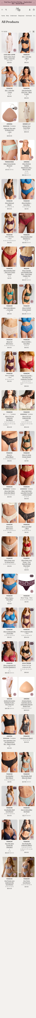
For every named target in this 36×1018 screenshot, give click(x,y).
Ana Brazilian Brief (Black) (9, 777)
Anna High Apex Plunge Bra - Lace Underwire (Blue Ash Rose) (9, 959)
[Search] (6, 10)
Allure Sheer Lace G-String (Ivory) (9, 561)
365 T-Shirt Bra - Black (26, 57)
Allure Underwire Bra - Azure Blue (9, 632)
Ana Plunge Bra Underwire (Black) (26, 844)
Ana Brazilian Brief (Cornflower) (9, 811)
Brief (12, 375)
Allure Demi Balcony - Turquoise (9, 309)
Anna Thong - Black (26, 957)
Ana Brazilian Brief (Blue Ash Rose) (26, 777)
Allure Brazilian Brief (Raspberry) (26, 237)
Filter (5, 31)
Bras (7, 15)
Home (3, 15)
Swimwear (29, 15)
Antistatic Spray (9, 996)
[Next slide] (34, 3)
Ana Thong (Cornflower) (26, 882)
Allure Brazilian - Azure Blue (26, 204)
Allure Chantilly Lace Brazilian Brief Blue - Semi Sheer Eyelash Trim (26, 273)
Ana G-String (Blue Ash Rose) (26, 811)
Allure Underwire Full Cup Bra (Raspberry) (9, 666)
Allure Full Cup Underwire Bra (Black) (9, 418)
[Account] (30, 10)
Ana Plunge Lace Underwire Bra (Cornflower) (9, 882)
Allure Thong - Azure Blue (9, 599)
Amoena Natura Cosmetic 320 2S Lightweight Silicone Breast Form (26, 703)
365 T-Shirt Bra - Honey (9, 91)
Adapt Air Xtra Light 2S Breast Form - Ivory (9, 130)
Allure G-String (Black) (9, 456)
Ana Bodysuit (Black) (26, 738)
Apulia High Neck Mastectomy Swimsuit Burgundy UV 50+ (26, 999)
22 (24, 815)
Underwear (13, 15)
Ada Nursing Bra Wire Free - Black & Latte (26, 92)
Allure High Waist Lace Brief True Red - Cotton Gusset (26, 493)
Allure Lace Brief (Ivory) (9, 527)
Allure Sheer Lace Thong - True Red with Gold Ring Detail (26, 563)
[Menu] (2, 9)
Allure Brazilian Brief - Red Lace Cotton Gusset (9, 272)
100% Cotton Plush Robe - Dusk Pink (9, 57)
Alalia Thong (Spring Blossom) (9, 165)
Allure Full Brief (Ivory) (9, 342)
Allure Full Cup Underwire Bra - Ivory (26, 418)
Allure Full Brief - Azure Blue (26, 342)
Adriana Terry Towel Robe (27, 127)
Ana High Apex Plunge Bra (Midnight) (9, 845)
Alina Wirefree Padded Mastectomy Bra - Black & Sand (26, 166)
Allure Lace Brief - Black (26, 527)
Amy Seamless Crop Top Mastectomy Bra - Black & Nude (10, 742)
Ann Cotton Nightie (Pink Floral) (26, 917)
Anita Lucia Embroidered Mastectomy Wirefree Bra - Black (9, 919)
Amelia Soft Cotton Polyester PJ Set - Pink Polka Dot (9, 702)
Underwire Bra (28, 631)
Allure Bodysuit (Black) (9, 204)
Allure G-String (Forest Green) (26, 456)
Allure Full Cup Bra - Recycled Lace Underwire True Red (26, 377)
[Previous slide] (2, 3)
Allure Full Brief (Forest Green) (26, 309)
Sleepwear (21, 15)
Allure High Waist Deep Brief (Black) (9, 492)
